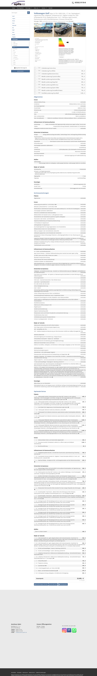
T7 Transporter (15, 58)
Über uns (36, 8)
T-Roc (14, 53)
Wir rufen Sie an (53, 584)
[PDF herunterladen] (72, 42)
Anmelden (13, 672)
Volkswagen (15, 39)
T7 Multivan (15, 57)
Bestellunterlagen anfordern (42, 584)
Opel (13, 30)
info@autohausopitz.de (21, 632)
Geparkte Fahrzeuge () (21, 67)
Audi (13, 16)
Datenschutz (32, 672)
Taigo (14, 60)
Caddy (14, 42)
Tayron (14, 62)
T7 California (15, 55)
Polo (14, 50)
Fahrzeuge (27, 8)
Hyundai (14, 25)
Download (61, 57)
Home (13, 8)
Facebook (19, 672)
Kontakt (50, 8)
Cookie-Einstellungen (41, 672)
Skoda (13, 34)
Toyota (13, 37)
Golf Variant (15, 48)
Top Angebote (20, 8)
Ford (13, 23)
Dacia (13, 20)
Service (43, 8)
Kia (13, 27)
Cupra (13, 18)
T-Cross (14, 52)
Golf (14, 47)
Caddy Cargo (15, 43)
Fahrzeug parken (63, 584)
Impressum (25, 672)
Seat (13, 32)
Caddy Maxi (15, 45)
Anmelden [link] (21, 71)
